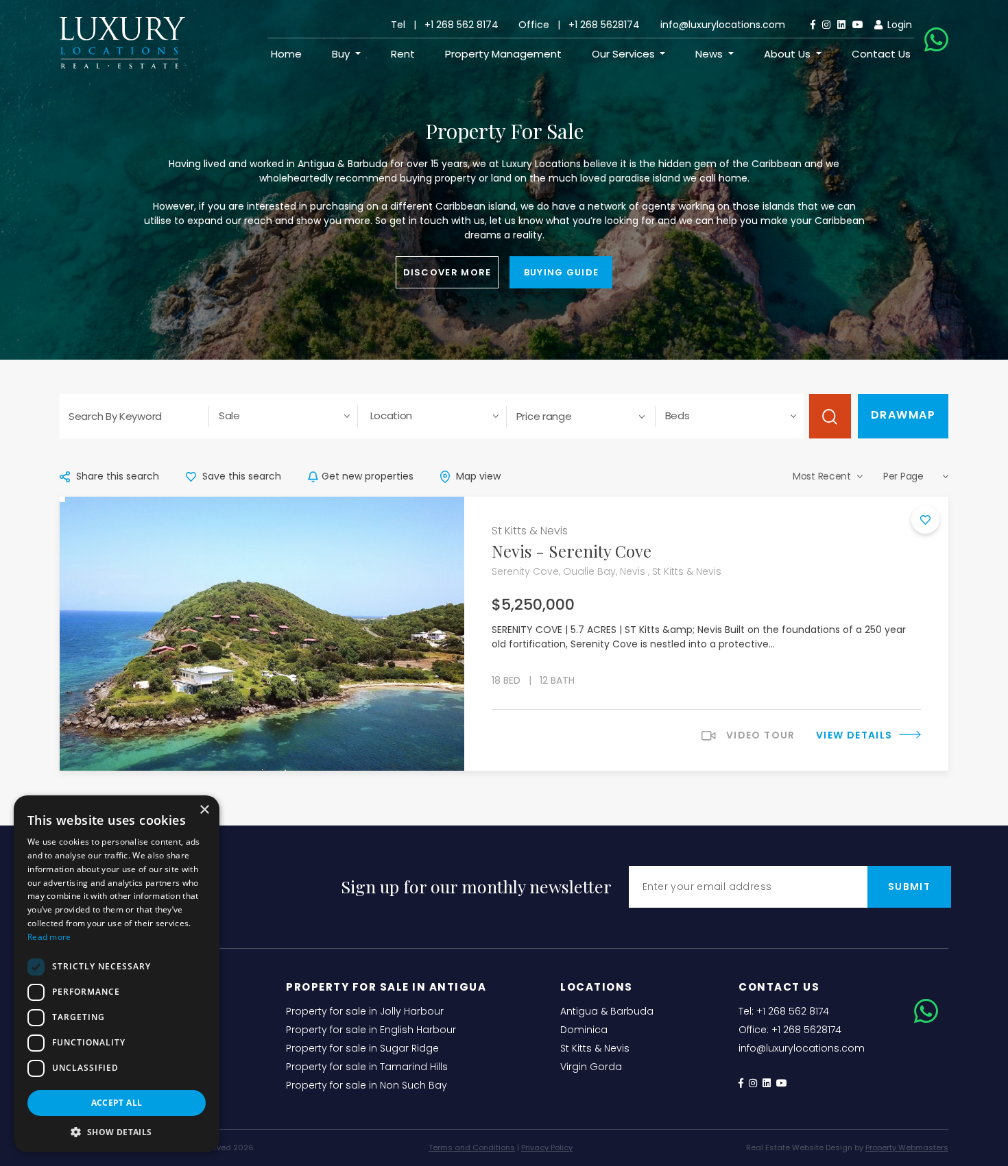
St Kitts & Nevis (594, 1048)
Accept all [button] (117, 1102)
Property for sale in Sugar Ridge (362, 1048)
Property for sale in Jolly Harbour (365, 1011)
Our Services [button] (625, 54)
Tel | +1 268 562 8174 (445, 25)
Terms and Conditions (472, 1147)
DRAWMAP (903, 415)
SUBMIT (909, 886)
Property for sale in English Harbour (371, 1030)
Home (286, 54)
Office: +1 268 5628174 (790, 1030)
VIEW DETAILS (856, 735)
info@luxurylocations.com (722, 25)
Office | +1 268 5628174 (579, 25)
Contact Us (881, 54)
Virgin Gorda (591, 1067)
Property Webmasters (906, 1147)
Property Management (503, 54)
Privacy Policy (547, 1147)
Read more (49, 937)
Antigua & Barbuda (606, 1011)
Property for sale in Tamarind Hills (367, 1067)
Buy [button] (342, 54)
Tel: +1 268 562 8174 (784, 1011)
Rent (403, 54)
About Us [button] (788, 54)
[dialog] (116, 973)
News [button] (710, 54)
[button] (116, 1132)
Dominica (584, 1030)
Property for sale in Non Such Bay (366, 1085)
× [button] (204, 810)
